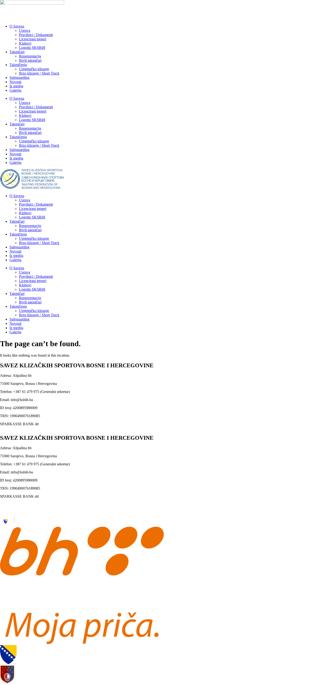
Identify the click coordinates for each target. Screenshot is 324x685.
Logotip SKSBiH (32, 48)
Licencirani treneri (32, 39)
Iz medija (16, 86)
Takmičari (16, 52)
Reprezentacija (30, 56)
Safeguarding (19, 78)
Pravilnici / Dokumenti (36, 35)
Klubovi (25, 43)
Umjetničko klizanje (34, 69)
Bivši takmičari (30, 60)
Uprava (24, 30)
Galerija (15, 90)
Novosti (15, 82)
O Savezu (16, 26)
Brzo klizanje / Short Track (39, 73)
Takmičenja (18, 65)
